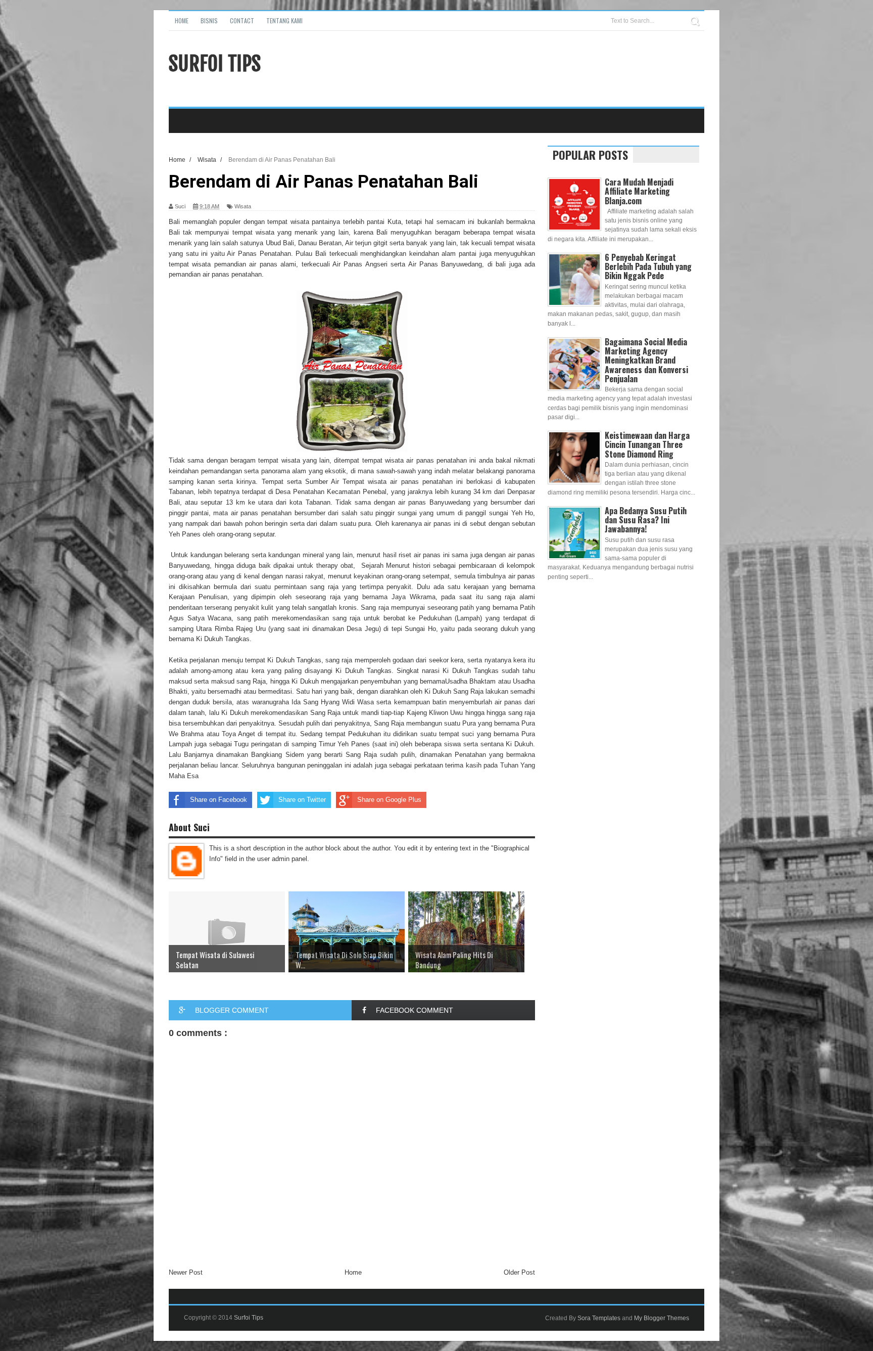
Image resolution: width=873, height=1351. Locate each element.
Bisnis (209, 20)
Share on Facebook (218, 799)
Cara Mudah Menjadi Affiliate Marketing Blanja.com (639, 191)
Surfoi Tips (215, 63)
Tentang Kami (284, 20)
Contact (242, 20)
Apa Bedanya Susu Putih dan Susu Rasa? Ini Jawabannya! (646, 520)
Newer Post (186, 1272)
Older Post (519, 1272)
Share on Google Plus (389, 799)
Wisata (242, 206)
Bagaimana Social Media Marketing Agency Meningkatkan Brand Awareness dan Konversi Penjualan (646, 360)
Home (181, 20)
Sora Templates (598, 1318)
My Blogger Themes (661, 1318)
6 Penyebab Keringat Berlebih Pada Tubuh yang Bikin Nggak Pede (648, 266)
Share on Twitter (302, 799)
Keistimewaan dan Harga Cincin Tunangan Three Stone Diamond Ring (647, 444)
